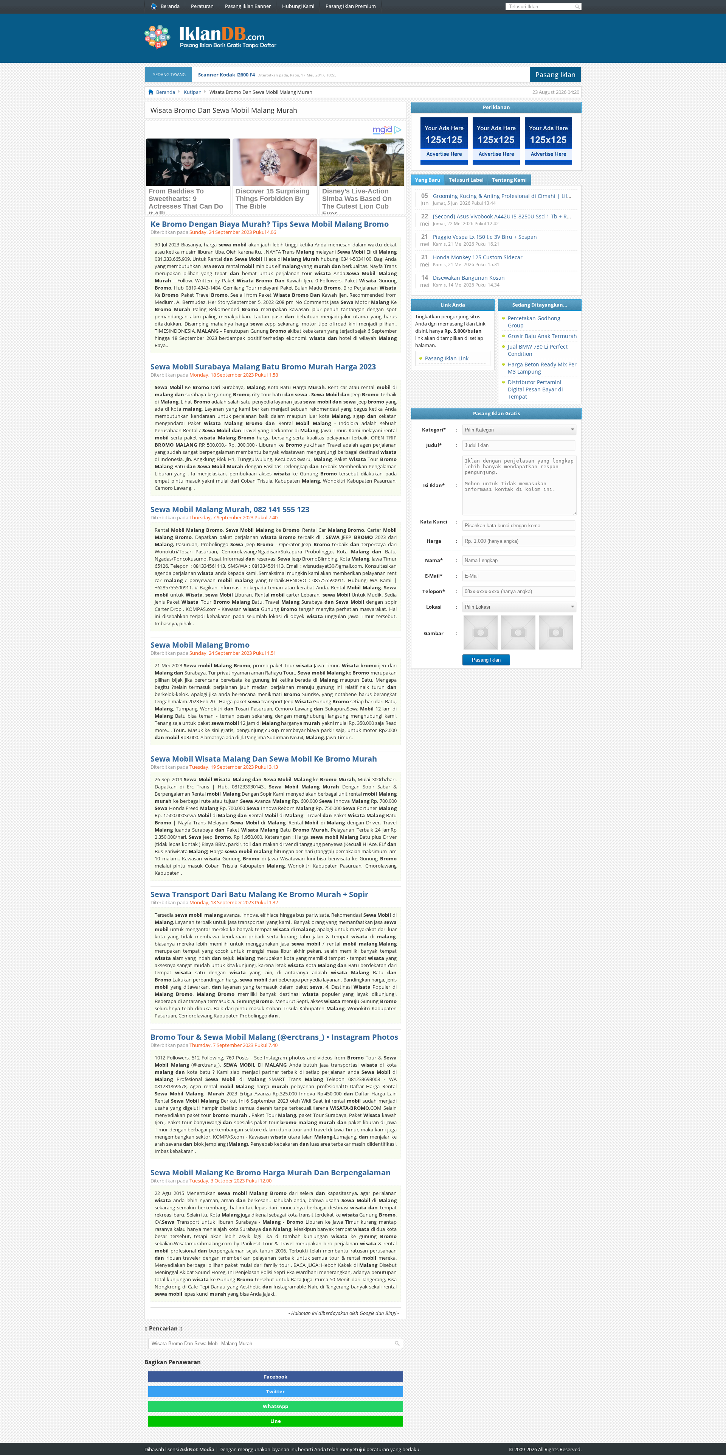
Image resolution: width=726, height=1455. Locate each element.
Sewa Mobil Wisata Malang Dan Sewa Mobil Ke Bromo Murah (263, 759)
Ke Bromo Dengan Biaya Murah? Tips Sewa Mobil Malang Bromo (269, 224)
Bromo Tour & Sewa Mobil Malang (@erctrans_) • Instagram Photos (274, 1037)
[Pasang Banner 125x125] (444, 162)
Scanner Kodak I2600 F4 (226, 74)
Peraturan (202, 6)
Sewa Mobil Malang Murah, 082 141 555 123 (229, 509)
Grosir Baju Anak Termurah (542, 336)
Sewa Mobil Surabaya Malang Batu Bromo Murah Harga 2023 (263, 366)
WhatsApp (275, 1406)
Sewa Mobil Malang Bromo (200, 645)
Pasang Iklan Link (446, 358)
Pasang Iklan (555, 74)
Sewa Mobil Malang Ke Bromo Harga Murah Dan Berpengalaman (270, 1172)
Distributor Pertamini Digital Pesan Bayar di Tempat (535, 389)
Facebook (275, 1376)
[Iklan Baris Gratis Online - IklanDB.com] (215, 48)
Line (275, 1421)
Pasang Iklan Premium (351, 6)
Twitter (275, 1391)
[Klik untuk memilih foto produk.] (481, 632)
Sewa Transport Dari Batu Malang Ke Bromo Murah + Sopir (259, 894)
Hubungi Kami (298, 6)
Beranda (170, 6)
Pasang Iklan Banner (248, 6)
